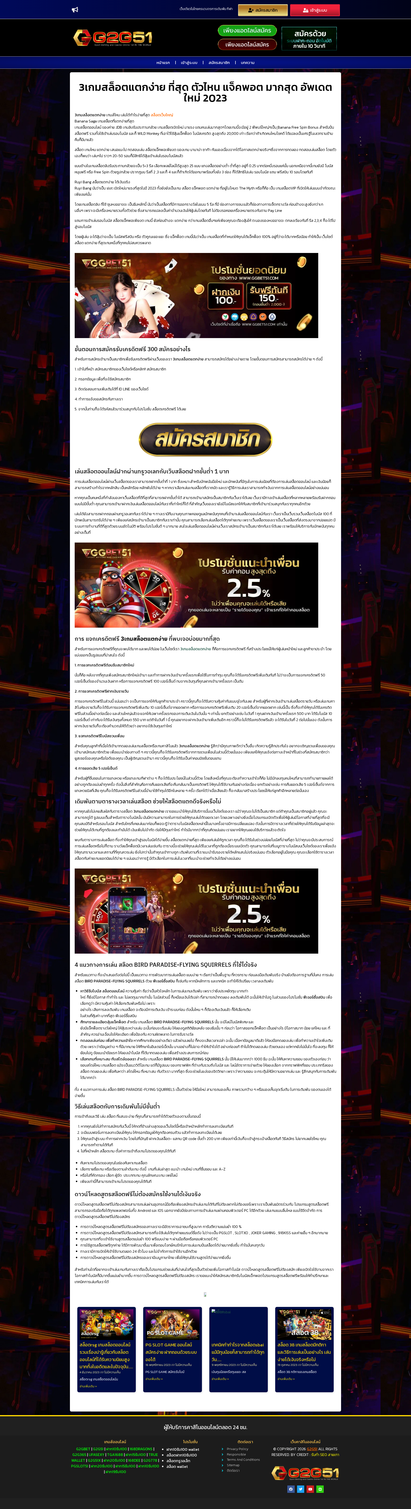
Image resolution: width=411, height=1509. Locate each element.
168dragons (141, 1449)
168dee (134, 1460)
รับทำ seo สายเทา (325, 1454)
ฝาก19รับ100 (116, 1472)
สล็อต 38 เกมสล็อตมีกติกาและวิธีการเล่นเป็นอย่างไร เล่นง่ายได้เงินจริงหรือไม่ (304, 1352)
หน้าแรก (163, 62)
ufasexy (96, 1454)
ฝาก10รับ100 (116, 1449)
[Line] (320, 1489)
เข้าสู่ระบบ (189, 62)
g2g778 (150, 1460)
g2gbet (83, 1449)
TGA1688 (115, 1454)
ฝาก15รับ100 (136, 1454)
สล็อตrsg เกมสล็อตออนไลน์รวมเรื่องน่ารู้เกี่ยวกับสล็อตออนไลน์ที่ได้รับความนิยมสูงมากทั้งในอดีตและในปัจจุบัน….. (106, 1355)
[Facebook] (291, 1489)
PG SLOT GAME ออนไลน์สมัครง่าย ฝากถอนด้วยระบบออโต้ (171, 1352)
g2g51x (94, 1460)
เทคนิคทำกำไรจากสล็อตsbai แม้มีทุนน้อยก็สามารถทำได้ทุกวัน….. (238, 1352)
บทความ (247, 62)
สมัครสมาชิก (219, 62)
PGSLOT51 (79, 1466)
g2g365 (79, 1454)
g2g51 (98, 1449)
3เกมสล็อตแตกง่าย (195, 649)
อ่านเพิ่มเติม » (88, 1386)
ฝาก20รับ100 (114, 1460)
